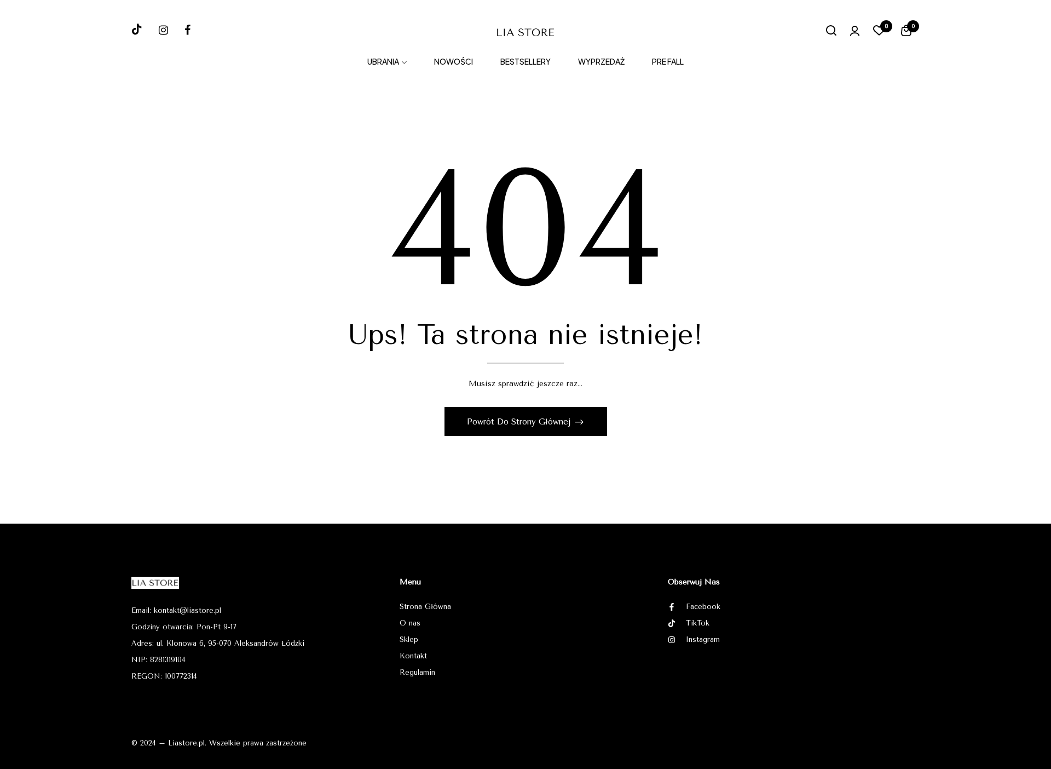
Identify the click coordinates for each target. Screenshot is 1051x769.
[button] (906, 32)
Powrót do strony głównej (520, 422)
